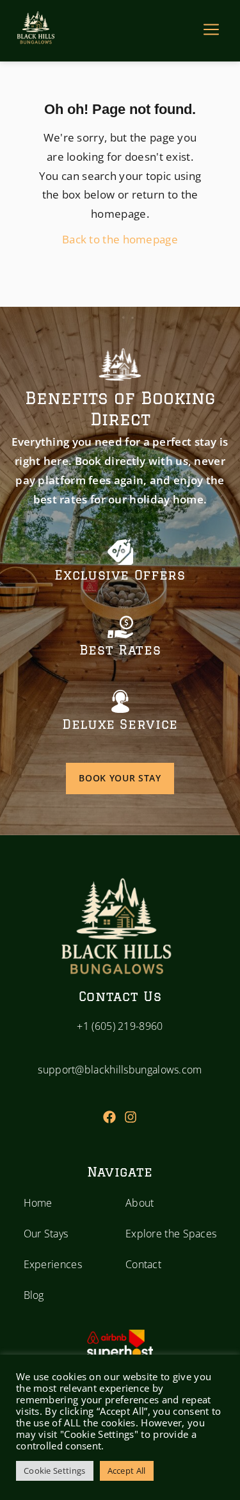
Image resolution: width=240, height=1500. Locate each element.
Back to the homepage (120, 239)
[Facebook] (109, 1117)
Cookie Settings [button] (55, 1470)
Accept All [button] (127, 1470)
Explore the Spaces (170, 1234)
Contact (143, 1264)
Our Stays (46, 1234)
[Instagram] (130, 1117)
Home (38, 1203)
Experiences (53, 1264)
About (139, 1203)
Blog (34, 1295)
